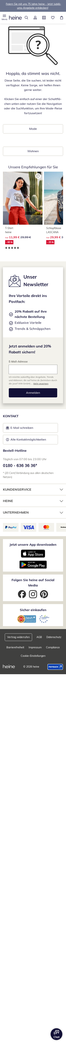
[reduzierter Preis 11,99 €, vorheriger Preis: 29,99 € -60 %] (23, 198)
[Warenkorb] (61, 17)
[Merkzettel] (52, 17)
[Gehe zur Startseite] (15, 17)
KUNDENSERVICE (17, 489)
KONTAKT (11, 416)
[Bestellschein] (44, 17)
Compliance (53, 647)
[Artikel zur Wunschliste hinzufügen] (38, 176)
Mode (33, 129)
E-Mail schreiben (19, 429)
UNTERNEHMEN (16, 512)
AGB (39, 637)
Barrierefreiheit (15, 647)
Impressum (35, 647)
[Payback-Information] (55, 667)
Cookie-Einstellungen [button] (33, 655)
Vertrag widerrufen (18, 637)
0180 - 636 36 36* (20, 465)
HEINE (8, 501)
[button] (4, 17)
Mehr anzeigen (40, 383)
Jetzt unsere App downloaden (33, 544)
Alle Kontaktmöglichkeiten (28, 439)
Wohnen (33, 151)
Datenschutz (53, 637)
